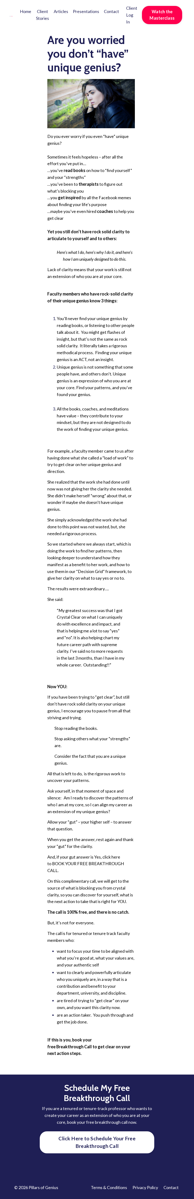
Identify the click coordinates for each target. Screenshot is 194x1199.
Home (25, 11)
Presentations (86, 11)
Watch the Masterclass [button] (162, 15)
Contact (111, 11)
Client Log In (131, 14)
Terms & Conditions (109, 1187)
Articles (61, 11)
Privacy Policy (145, 1187)
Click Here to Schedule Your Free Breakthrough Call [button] (97, 1142)
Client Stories (42, 15)
